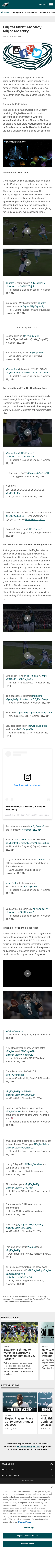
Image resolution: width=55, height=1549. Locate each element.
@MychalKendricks (37, 715)
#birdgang (37, 685)
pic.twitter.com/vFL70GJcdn (20, 1177)
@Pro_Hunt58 (30, 665)
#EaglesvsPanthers (15, 1263)
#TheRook (21, 829)
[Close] (52, 1487)
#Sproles (32, 469)
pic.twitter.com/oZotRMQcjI (19, 1266)
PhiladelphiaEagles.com (28, 1436)
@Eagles (22, 1214)
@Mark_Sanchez (33, 1153)
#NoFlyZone (45, 702)
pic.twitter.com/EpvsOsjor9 (19, 1217)
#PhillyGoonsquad (15, 1064)
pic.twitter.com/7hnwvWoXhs (20, 453)
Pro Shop (43, 4)
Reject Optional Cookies (27, 1535)
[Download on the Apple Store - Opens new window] (17, 1475)
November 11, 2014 (16, 309)
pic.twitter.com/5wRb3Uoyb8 (20, 902)
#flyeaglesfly (12, 688)
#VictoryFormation (15, 1020)
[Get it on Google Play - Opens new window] (37, 1476)
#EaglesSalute (13, 1101)
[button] (27, 227)
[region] (27, 1516)
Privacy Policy (24, 1522)
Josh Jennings (27, 804)
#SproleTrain (12, 365)
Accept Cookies (27, 1543)
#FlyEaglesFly (37, 279)
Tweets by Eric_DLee (28, 324)
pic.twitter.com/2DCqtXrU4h (34, 369)
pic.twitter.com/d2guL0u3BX (34, 832)
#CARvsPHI (43, 469)
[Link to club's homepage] (5, 3)
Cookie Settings (27, 1527)
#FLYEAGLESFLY (14, 508)
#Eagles (10, 279)
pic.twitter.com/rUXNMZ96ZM (21, 1084)
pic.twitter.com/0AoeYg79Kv (20, 1044)
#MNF (44, 665)
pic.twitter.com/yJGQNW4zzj (20, 1137)
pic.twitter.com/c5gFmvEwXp (33, 688)
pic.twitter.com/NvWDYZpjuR (20, 282)
